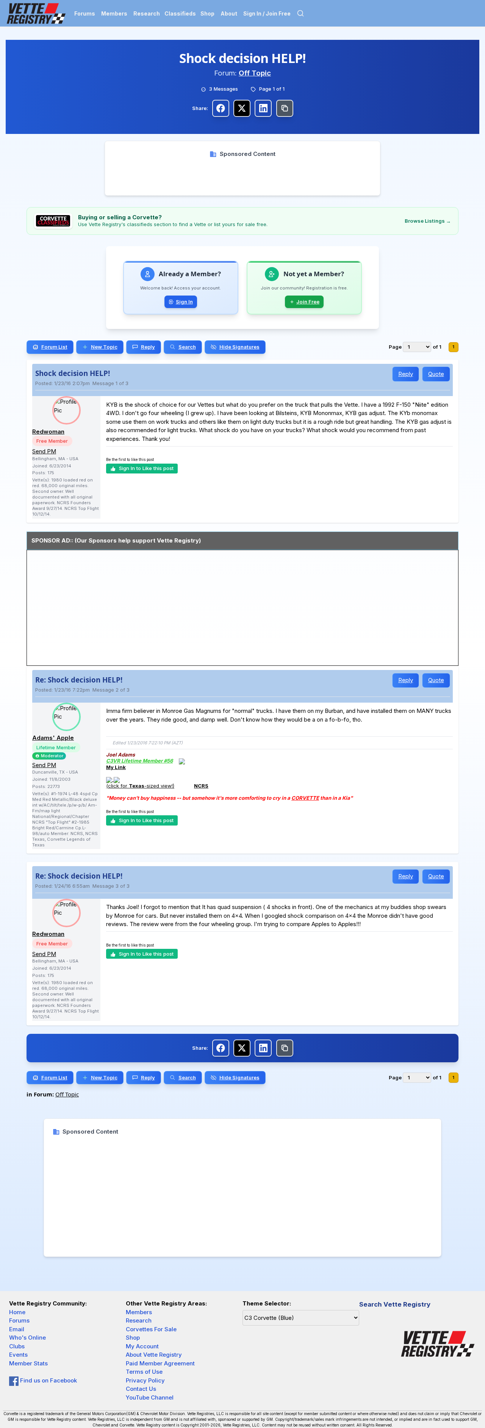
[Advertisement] (243, 175)
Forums (84, 13)
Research (146, 13)
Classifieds (180, 13)
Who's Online (27, 1337)
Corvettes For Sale (151, 1329)
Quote (436, 373)
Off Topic (255, 73)
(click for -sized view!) (140, 785)
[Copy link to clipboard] (284, 108)
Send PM (44, 451)
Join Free (307, 302)
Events (18, 1354)
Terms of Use (144, 1371)
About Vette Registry (154, 1354)
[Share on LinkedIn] (263, 108)
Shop (207, 13)
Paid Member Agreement (160, 1363)
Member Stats (28, 1363)
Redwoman (48, 431)
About (229, 13)
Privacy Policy (145, 1380)
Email (16, 1329)
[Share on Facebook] (220, 108)
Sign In (184, 302)
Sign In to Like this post (146, 468)
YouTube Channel (150, 1397)
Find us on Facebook (48, 1380)
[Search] (300, 13)
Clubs (17, 1346)
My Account (142, 1346)
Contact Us (141, 1388)
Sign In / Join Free (267, 13)
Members (114, 13)
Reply (405, 373)
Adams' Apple (53, 737)
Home (17, 1312)
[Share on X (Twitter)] (241, 108)
